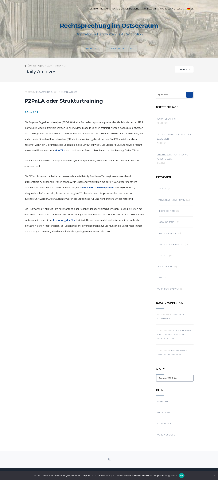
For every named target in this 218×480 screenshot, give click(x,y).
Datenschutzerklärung (125, 9)
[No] (214, 475)
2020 (49, 65)
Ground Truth (167, 222)
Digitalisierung (165, 266)
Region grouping (166, 119)
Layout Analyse (167, 233)
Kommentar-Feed (166, 423)
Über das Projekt (98, 9)
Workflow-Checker (171, 9)
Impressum (150, 9)
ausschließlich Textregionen (96, 187)
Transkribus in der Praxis (171, 200)
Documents (92, 49)
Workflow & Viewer (168, 289)
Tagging (163, 255)
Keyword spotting (122, 49)
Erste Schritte (167, 211)
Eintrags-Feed (164, 412)
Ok (181, 475)
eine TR (59, 150)
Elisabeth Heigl (44, 92)
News (160, 277)
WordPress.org (166, 435)
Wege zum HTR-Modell (171, 244)
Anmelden (162, 401)
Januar (58, 65)
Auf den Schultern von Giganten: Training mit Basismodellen (174, 334)
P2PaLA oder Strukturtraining (63, 101)
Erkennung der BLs (64, 220)
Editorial (162, 188)
